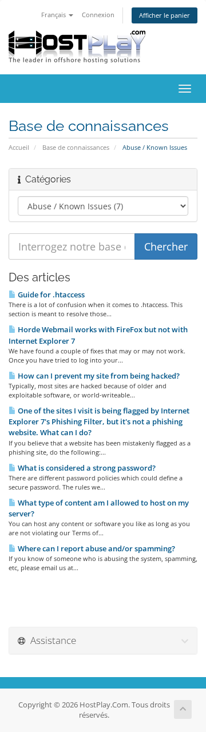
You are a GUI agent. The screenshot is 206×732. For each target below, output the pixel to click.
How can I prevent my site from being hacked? (98, 376)
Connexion (98, 14)
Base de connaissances (75, 147)
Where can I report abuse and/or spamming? (95, 548)
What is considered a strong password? (86, 468)
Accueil (19, 147)
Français (54, 14)
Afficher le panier (164, 15)
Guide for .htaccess (50, 294)
